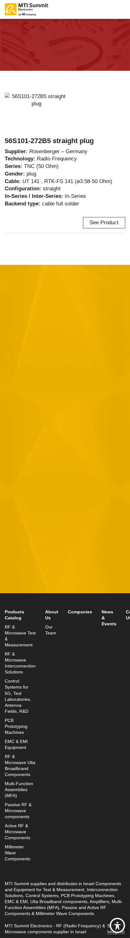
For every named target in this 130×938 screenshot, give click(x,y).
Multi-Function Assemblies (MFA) (19, 789)
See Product (104, 223)
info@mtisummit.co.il (30, 599)
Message (16, 452)
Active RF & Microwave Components (17, 832)
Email (12, 394)
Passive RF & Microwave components (18, 810)
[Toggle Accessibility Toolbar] (117, 925)
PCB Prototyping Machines (16, 726)
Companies (80, 612)
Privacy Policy (88, 523)
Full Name (17, 365)
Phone (13, 423)
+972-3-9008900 (34, 584)
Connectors (53, 24)
